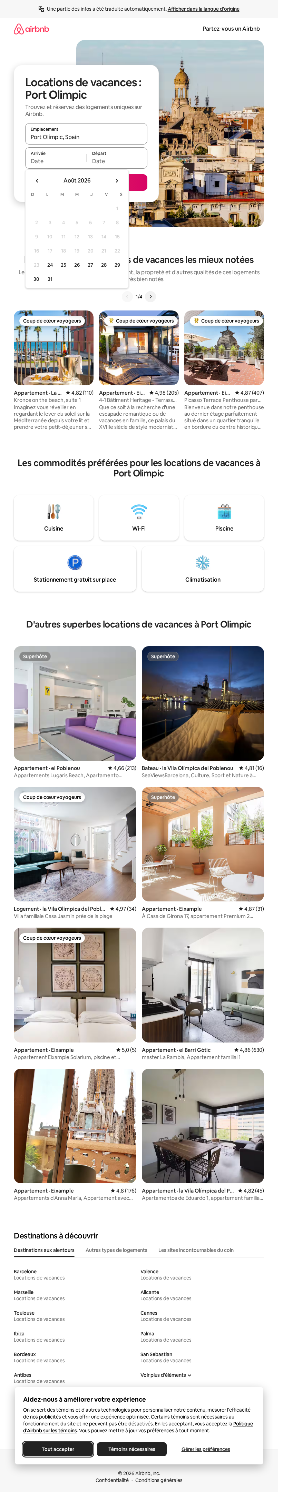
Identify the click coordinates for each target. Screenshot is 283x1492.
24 (50, 265)
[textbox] (56, 161)
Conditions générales (159, 1480)
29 (117, 265)
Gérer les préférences (205, 1449)
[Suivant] (150, 296)
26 (77, 265)
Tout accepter (58, 1449)
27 (90, 265)
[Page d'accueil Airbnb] (31, 29)
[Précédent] (127, 296)
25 (63, 265)
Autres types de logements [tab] (116, 1250)
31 (50, 279)
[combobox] (86, 137)
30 (36, 279)
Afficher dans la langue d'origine (204, 9)
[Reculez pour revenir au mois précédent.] (37, 181)
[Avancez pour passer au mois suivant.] (117, 181)
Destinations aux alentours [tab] (44, 1250)
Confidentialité (112, 1480)
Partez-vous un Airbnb (231, 28)
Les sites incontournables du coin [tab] (196, 1250)
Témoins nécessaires (131, 1449)
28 (104, 265)
